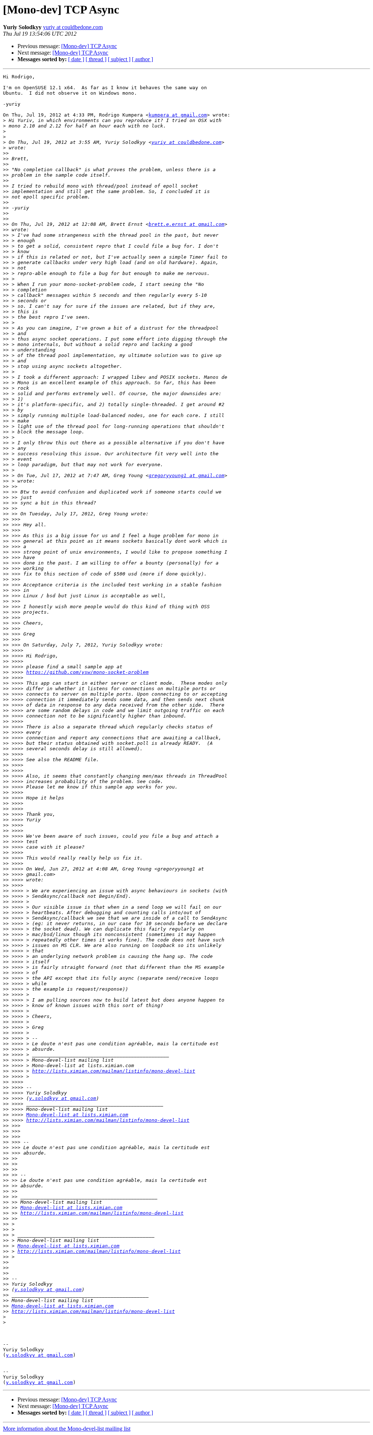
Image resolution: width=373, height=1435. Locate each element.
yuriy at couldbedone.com (73, 27)
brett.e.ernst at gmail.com (186, 224)
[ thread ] (96, 59)
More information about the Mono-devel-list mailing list (66, 1429)
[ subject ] (119, 59)
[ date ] (76, 59)
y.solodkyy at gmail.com (62, 1098)
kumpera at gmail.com (178, 115)
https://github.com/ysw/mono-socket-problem (87, 672)
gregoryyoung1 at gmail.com (186, 475)
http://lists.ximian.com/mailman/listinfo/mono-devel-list (113, 1071)
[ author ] (142, 59)
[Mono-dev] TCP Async (89, 46)
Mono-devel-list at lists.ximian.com (77, 1114)
